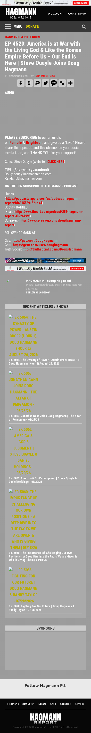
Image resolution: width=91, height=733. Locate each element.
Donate (42, 704)
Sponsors (65, 704)
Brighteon (34, 142)
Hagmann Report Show (20, 704)
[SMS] (54, 83)
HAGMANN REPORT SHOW (23, 37)
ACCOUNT (56, 14)
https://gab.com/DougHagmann (35, 240)
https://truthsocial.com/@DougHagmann (52, 249)
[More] (70, 83)
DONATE (32, 26)
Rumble (15, 142)
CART (72, 14)
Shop (53, 704)
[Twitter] (45, 83)
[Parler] (37, 83)
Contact (79, 704)
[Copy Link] (62, 83)
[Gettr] (21, 83)
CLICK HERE (55, 162)
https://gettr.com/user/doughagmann (40, 245)
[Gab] (29, 83)
